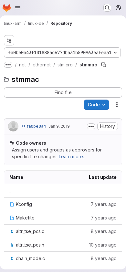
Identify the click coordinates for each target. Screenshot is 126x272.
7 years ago (104, 204)
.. (10, 190)
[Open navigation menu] (18, 8)
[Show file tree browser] (9, 40)
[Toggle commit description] (91, 126)
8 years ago (104, 231)
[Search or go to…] (107, 8)
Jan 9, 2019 (59, 126)
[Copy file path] (104, 65)
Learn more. (71, 156)
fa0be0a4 (36, 126)
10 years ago (103, 245)
